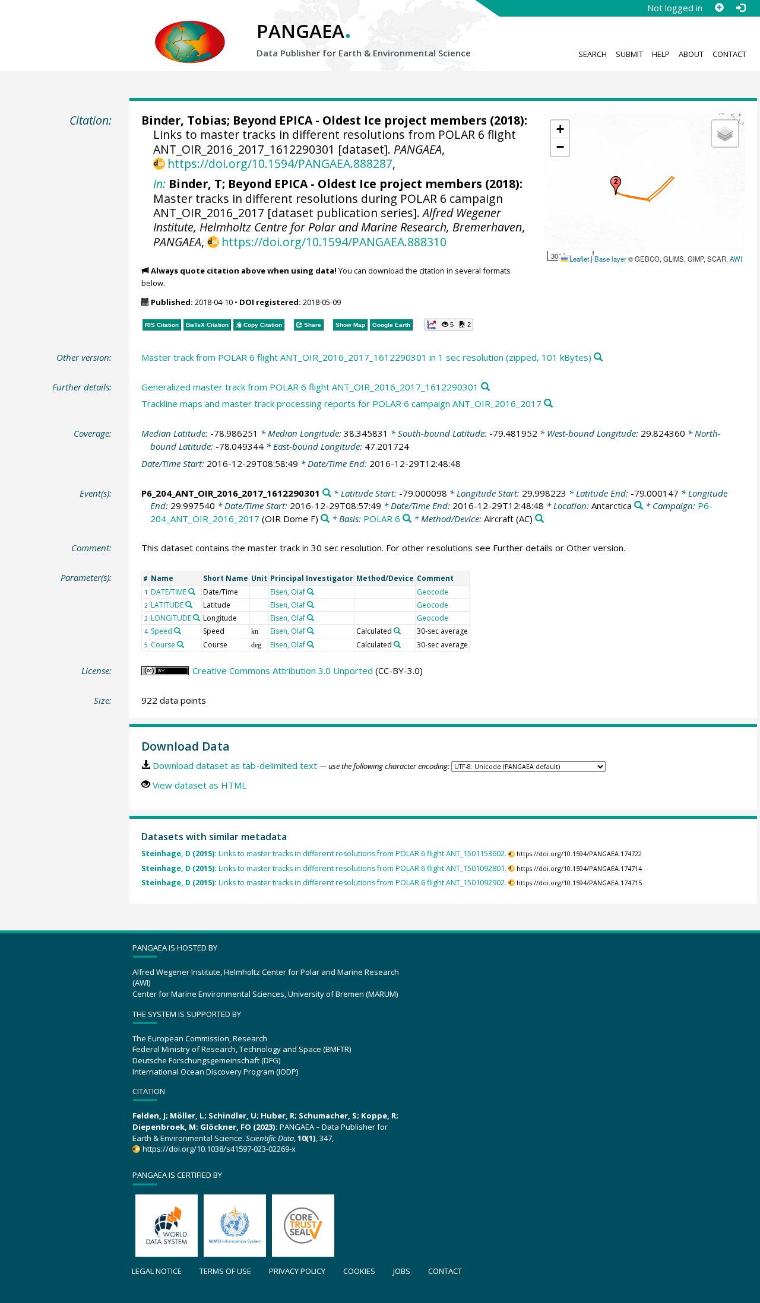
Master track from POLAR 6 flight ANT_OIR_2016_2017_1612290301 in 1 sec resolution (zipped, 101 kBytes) (366, 357)
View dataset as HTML (199, 785)
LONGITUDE (171, 618)
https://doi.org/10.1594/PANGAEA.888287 (279, 163)
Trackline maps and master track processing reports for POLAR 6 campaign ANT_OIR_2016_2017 (341, 403)
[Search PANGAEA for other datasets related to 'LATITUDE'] (188, 604)
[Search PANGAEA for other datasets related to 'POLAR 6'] (407, 518)
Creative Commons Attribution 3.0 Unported (282, 670)
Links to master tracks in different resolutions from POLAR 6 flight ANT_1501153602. (323, 853)
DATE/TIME (168, 592)
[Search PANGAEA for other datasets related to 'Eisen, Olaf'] (310, 591)
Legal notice (157, 1271)
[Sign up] (719, 8)
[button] (615, 185)
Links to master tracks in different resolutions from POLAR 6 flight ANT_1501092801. (323, 868)
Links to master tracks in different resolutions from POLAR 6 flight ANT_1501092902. (323, 883)
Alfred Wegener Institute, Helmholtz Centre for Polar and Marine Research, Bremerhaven (337, 220)
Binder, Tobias (184, 120)
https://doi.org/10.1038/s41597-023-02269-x (218, 1148)
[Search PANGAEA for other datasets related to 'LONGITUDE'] (196, 617)
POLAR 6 (381, 519)
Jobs (401, 1271)
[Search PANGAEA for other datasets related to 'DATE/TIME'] (191, 591)
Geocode (432, 592)
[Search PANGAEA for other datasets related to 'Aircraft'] (539, 518)
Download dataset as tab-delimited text (235, 765)
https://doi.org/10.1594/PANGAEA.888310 (333, 242)
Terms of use (225, 1271)
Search (592, 54)
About (691, 54)
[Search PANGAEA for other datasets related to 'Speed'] (177, 630)
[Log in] (740, 8)
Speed (161, 631)
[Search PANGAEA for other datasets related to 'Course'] (180, 644)
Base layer (610, 258)
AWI (736, 258)
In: (159, 184)
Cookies (359, 1271)
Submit (629, 54)
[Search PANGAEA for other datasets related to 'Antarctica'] (638, 505)
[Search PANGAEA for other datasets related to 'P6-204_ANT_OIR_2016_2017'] (325, 518)
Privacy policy (297, 1271)
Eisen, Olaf (287, 592)
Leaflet (578, 258)
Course (163, 645)
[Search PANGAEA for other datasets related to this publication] (598, 357)
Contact (729, 54)
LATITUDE (167, 605)
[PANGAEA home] (190, 30)
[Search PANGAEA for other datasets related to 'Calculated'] (397, 630)
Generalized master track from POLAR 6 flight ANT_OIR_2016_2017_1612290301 (310, 387)
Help (661, 54)
